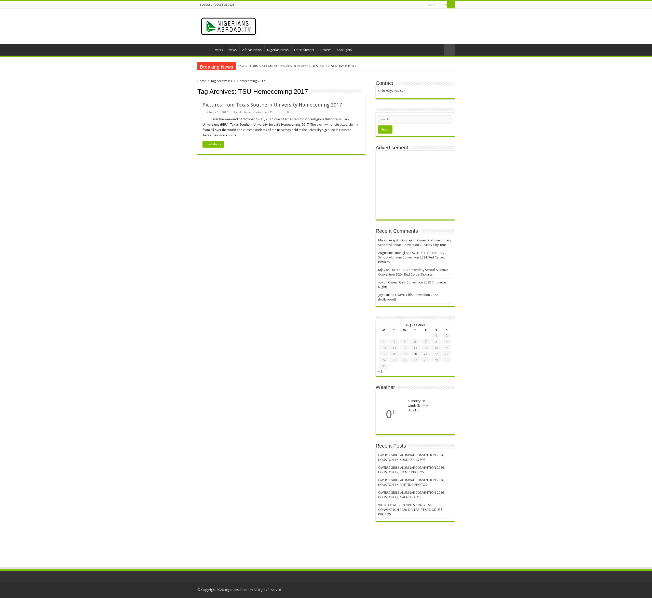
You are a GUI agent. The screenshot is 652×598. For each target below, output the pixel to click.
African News (252, 50)
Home (204, 49)
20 (415, 354)
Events (218, 50)
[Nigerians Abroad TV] (229, 25)
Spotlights (344, 50)
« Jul (381, 371)
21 (425, 354)
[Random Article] (449, 50)
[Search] (451, 4)
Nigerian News (278, 50)
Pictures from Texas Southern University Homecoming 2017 (272, 105)
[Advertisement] (415, 185)
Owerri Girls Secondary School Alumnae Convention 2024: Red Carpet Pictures (411, 257)
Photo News (261, 112)
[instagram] (420, 5)
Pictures (325, 50)
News (232, 50)
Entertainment (304, 50)
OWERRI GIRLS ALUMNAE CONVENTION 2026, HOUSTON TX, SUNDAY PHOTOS (297, 66)
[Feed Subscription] (364, 91)
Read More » (213, 144)
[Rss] (415, 5)
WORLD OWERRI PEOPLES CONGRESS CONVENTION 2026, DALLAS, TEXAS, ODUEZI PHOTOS (411, 509)
